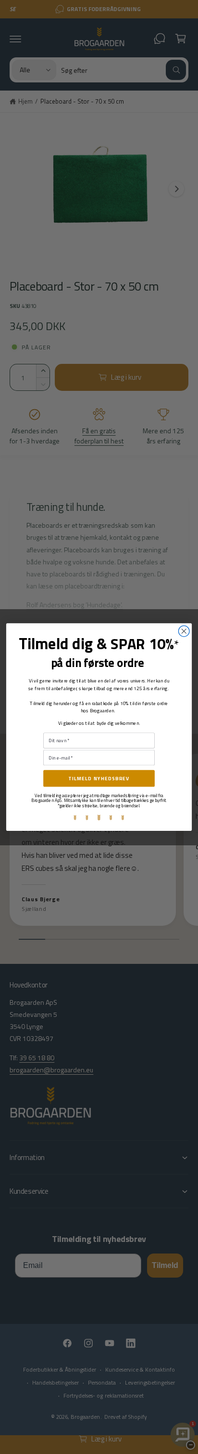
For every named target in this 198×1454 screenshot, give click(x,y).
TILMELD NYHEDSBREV (99, 778)
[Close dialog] (183, 631)
